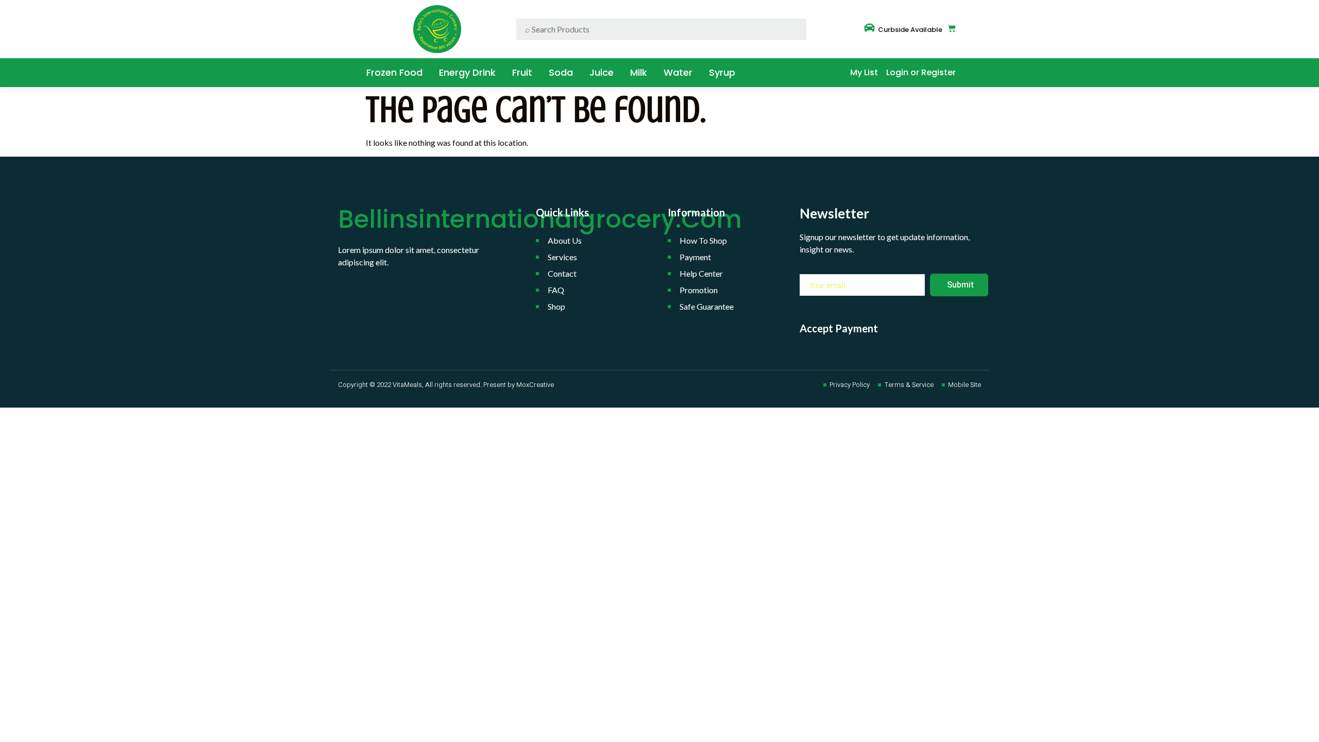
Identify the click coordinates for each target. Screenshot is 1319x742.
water (678, 72)
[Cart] (952, 28)
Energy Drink (467, 72)
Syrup (722, 72)
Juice (601, 72)
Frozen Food (394, 72)
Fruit (522, 72)
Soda (561, 72)
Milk (638, 72)
